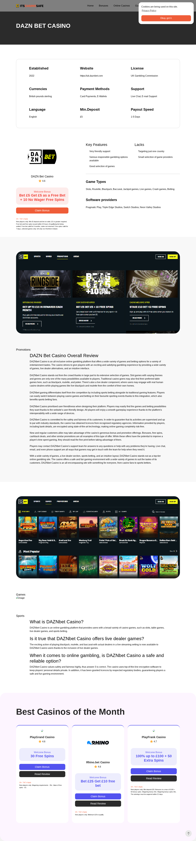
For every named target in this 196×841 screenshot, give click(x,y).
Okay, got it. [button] (166, 18)
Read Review (42, 774)
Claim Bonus (42, 210)
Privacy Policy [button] (149, 10)
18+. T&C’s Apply (22, 219)
